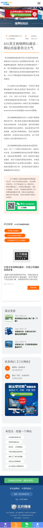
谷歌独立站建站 (13, 231)
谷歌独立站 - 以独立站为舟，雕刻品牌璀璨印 (26, 333)
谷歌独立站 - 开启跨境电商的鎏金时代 (26, 346)
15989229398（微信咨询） (21, 480)
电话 (16, 526)
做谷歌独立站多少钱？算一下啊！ (26, 320)
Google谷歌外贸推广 (15, 235)
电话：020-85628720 (21, 494)
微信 (26, 526)
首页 (5, 526)
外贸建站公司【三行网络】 (17, 240)
